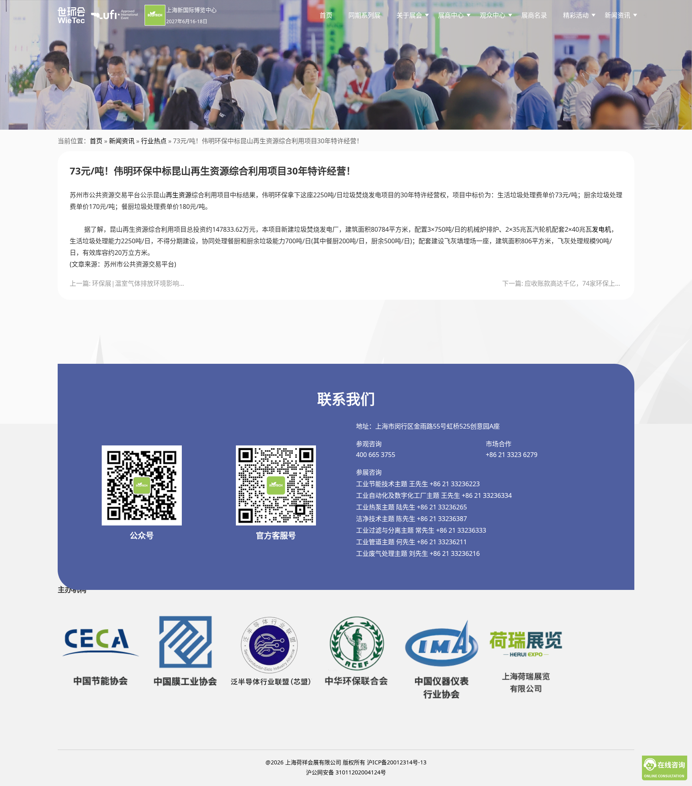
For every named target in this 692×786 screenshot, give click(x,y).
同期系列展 (364, 15)
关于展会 (409, 15)
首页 (326, 15)
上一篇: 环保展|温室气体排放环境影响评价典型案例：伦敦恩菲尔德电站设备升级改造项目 (130, 283)
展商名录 (534, 15)
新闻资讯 (122, 140)
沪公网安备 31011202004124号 (346, 772)
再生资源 (178, 194)
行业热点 (154, 140)
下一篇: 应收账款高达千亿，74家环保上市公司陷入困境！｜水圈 (562, 283)
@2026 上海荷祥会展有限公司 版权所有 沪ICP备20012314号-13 (346, 762)
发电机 (601, 229)
